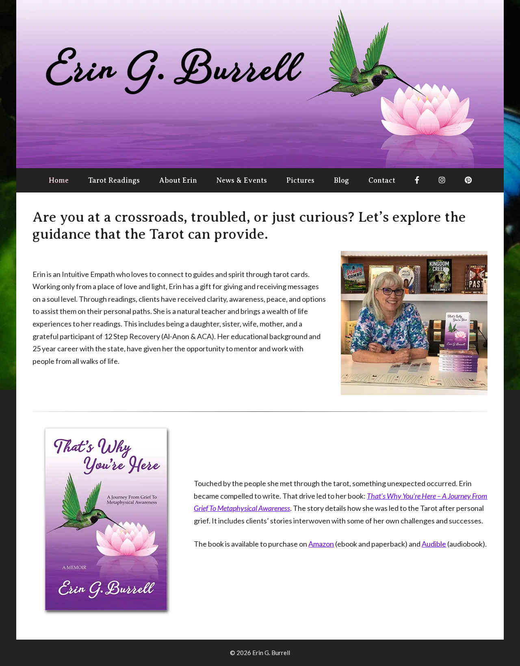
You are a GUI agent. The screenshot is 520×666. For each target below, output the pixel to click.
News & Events (242, 180)
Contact (381, 180)
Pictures (300, 180)
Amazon (321, 543)
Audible (434, 543)
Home (59, 180)
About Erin (178, 180)
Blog (341, 180)
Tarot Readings (114, 180)
